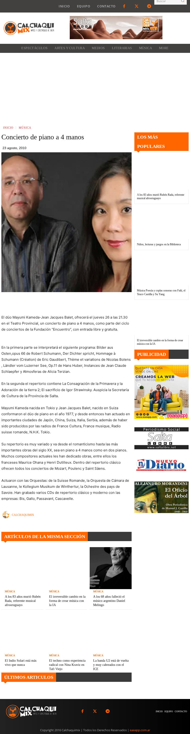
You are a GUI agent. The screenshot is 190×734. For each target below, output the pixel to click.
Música (25, 127)
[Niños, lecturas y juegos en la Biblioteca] (161, 223)
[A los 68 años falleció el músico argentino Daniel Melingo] (111, 568)
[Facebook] (124, 6)
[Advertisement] (95, 87)
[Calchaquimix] (7, 514)
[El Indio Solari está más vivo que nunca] (22, 632)
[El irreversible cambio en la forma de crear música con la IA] (67, 568)
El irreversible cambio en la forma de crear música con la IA (67, 601)
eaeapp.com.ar (140, 730)
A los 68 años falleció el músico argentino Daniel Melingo (109, 601)
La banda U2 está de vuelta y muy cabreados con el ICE (111, 665)
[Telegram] (149, 6)
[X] (75, 302)
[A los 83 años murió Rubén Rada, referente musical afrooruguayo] (22, 568)
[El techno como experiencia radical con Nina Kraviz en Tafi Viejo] (67, 632)
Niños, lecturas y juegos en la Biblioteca (159, 244)
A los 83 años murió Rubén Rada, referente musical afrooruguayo (23, 601)
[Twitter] (137, 6)
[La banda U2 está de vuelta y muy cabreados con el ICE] (111, 632)
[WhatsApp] (85, 302)
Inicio (8, 127)
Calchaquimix (23, 515)
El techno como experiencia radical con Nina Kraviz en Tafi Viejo (67, 665)
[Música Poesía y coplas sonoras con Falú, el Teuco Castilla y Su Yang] (161, 269)
